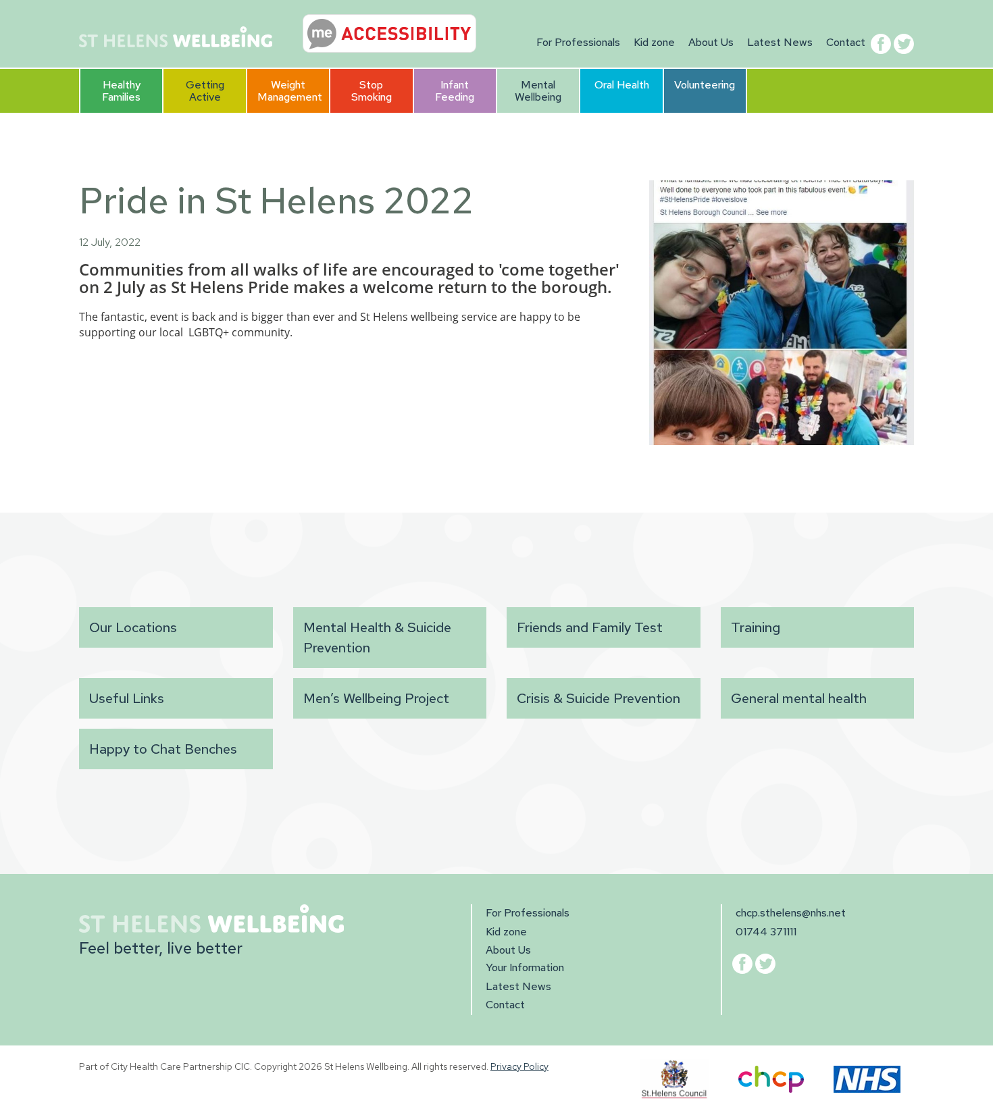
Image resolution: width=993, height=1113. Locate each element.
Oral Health (621, 85)
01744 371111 (766, 932)
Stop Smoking (371, 91)
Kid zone (654, 42)
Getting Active (205, 91)
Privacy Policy (519, 1066)
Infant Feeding (454, 91)
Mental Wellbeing (538, 91)
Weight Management (289, 91)
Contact (845, 42)
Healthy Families (121, 91)
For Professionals (578, 42)
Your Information (525, 967)
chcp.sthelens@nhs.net (791, 913)
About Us (711, 42)
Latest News (780, 42)
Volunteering (704, 85)
